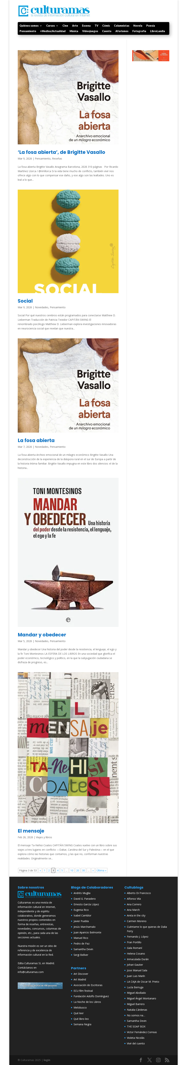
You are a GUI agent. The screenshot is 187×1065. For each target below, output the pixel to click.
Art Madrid (80, 979)
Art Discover (81, 973)
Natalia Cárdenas (137, 1009)
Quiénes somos (29, 25)
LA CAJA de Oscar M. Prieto (143, 981)
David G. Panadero (85, 898)
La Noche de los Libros (87, 1002)
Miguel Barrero (136, 1004)
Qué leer (79, 1013)
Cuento (106, 31)
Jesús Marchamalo (85, 926)
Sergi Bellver (81, 955)
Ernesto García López (86, 904)
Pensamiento (28, 31)
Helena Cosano (136, 953)
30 (83, 870)
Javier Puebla (81, 921)
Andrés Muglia (82, 893)
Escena (86, 25)
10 (71, 870)
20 (77, 870)
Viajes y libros (44, 837)
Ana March (133, 910)
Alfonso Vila (134, 898)
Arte (75, 25)
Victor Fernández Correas (142, 1032)
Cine (65, 25)
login (47, 1060)
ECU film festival (83, 990)
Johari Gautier (135, 964)
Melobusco (80, 1007)
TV (96, 25)
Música (74, 31)
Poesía (150, 25)
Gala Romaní (134, 948)
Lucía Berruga (135, 987)
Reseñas (57, 158)
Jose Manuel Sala (137, 970)
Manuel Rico (81, 938)
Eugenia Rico (81, 910)
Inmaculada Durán (138, 959)
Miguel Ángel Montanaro (141, 998)
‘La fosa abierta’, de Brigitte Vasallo (61, 152)
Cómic (106, 25)
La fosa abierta (36, 440)
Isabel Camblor (82, 915)
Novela (137, 25)
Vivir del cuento (136, 1043)
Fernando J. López (137, 936)
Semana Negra (82, 1024)
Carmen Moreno (136, 921)
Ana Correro (134, 904)
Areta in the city (136, 915)
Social (25, 301)
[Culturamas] (40, 898)
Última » (101, 870)
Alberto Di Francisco (139, 893)
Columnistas (121, 25)
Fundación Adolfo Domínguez (91, 996)
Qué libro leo (81, 1019)
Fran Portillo (134, 942)
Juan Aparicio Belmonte (87, 932)
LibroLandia (157, 31)
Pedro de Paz (81, 943)
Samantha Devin (83, 949)
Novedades (41, 307)
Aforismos (121, 31)
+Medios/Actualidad (53, 31)
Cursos (50, 25)
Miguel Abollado (136, 992)
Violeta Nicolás (135, 1037)
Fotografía (139, 31)
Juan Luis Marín (136, 976)
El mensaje (31, 831)
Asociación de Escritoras (88, 985)
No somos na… (136, 1015)
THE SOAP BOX (136, 1026)
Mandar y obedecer (42, 634)
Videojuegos (90, 31)
